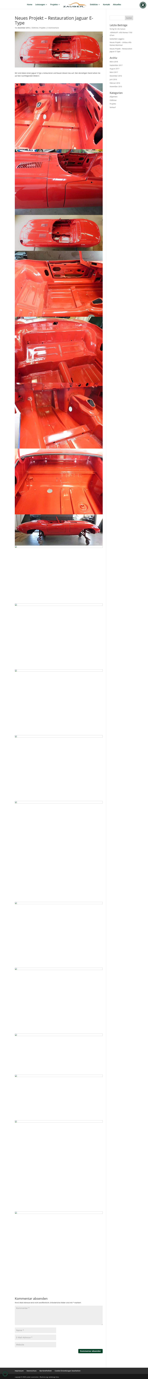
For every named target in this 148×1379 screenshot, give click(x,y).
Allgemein (113, 97)
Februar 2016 (115, 83)
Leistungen (40, 5)
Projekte (54, 5)
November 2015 (116, 86)
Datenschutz (32, 1371)
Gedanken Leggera (117, 39)
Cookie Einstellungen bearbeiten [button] (67, 1371)
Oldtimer (35, 28)
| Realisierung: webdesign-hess (49, 1377)
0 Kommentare (53, 28)
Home (29, 5)
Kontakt (106, 5)
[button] (5, 1374)
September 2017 (116, 65)
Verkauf (113, 107)
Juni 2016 (113, 79)
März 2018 (114, 62)
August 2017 (114, 69)
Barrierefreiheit (46, 1371)
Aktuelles (117, 5)
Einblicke (94, 5)
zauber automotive (32, 1377)
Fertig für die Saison (117, 29)
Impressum (19, 1371)
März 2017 (114, 72)
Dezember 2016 (116, 76)
